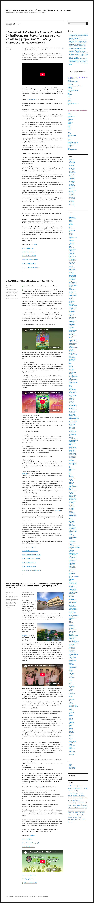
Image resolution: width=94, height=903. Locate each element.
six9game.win (72, 563)
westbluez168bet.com (73, 654)
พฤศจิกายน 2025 (72, 172)
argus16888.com (72, 259)
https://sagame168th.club (73, 81)
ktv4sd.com (71, 380)
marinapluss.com (72, 409)
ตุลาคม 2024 (71, 191)
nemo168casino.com (73, 438)
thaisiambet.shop (72, 599)
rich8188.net (71, 521)
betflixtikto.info (72, 276)
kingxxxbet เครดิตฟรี (77, 797)
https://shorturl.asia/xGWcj (33, 570)
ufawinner (71, 634)
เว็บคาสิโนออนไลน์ (72, 741)
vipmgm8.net (72, 645)
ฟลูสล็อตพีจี (71, 703)
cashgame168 (72, 301)
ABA (70, 246)
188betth (71, 224)
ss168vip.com (72, 586)
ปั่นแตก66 (71, 696)
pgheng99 (71, 476)
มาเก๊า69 (70, 708)
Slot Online (71, 572)
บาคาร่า (69, 129)
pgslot (69, 126)
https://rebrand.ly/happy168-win (31, 554)
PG (69, 466)
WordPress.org (72, 768)
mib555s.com (72, 428)
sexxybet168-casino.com (74, 546)
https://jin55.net (71, 116)
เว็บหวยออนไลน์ (72, 748)
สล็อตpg (70, 725)
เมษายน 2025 (71, 182)
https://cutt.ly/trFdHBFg (29, 263)
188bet (70, 223)
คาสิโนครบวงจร (72, 677)
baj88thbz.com (72, 268)
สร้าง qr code (71, 712)
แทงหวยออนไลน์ (11, 295)
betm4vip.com (72, 279)
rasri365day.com (72, 514)
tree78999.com (72, 612)
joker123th (71, 370)
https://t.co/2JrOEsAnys (32, 267)
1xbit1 (70, 227)
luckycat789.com (72, 395)
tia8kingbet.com (72, 602)
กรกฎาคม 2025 (72, 178)
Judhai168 (71, 373)
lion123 (70, 385)
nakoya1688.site (72, 433)
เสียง (7, 287)
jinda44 (69, 120)
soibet (70, 580)
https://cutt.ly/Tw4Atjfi (30, 882)
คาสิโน (70, 676)
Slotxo (70, 577)
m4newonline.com (73, 404)
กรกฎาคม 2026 (72, 161)
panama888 (71, 460)
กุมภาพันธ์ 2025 (72, 185)
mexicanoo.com (72, 422)
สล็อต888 (69, 123)
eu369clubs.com (72, 317)
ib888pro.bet (71, 356)
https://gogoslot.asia (72, 149)
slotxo (69, 130)
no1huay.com (72, 446)
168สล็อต (71, 221)
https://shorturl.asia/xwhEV (30, 259)
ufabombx (71, 624)
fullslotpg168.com (73, 336)
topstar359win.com (73, 609)
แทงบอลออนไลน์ (72, 751)
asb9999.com (72, 262)
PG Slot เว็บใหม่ (72, 469)
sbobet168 (71, 538)
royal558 (71, 524)
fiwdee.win (71, 327)
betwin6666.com (72, 282)
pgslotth (70, 489)
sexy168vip (71, 550)
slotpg (69, 132)
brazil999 (71, 297)
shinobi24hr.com (72, 557)
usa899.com (71, 638)
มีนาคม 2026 (71, 166)
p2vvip (70, 459)
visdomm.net (72, 648)
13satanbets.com (72, 217)
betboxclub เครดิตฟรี (72, 790)
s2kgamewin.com (73, 530)
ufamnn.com (71, 628)
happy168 (57, 510)
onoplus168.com (72, 456)
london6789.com (72, 392)
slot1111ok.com (72, 573)
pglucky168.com (72, 477)
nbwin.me (71, 436)
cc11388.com (71, 304)
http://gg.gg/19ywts (27, 879)
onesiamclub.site (72, 453)
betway (70, 281)
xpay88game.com (72, 660)
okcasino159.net (72, 450)
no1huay (70, 444)
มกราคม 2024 (72, 204)
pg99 (69, 93)
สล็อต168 (24, 473)
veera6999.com (72, 640)
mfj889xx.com (72, 424)
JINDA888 (70, 125)
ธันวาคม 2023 (71, 206)
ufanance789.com (73, 629)
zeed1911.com (72, 674)
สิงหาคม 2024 (71, 194)
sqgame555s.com (72, 583)
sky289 (82, 807)
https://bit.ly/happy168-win (30, 550)
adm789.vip (71, 253)
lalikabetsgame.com (73, 382)
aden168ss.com (72, 249)
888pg (70, 231)
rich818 (70, 518)
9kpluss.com (71, 244)
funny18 (70, 337)
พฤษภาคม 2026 (72, 164)
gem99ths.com (72, 340)
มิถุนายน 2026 (72, 162)
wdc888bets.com (72, 653)
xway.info (71, 661)
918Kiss (70, 236)
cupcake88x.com (72, 308)
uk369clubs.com (72, 637)
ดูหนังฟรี (69, 99)
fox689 (81, 793)
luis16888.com (72, 396)
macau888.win (72, 408)
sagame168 (71, 534)
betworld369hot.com (73, 285)
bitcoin (70, 288)
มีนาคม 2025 (71, 184)
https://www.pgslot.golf (73, 90)
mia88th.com (72, 427)
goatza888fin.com (73, 343)
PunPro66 (71, 502)
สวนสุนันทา (8, 291)
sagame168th (72, 535)
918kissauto (71, 239)
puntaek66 (71, 508)
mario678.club (72, 412)
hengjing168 (71, 349)
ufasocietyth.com (72, 631)
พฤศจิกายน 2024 (72, 190)
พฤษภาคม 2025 (72, 181)
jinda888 (71, 366)
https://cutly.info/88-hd (29, 256)
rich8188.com (72, 519)
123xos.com (71, 215)
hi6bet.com (71, 350)
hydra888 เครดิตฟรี (73, 354)
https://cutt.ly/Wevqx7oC (29, 562)
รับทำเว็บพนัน (71, 711)
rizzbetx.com (71, 522)
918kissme (71, 240)
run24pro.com (72, 528)
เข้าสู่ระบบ (71, 764)
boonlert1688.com (73, 294)
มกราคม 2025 (72, 187)
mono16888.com (72, 431)
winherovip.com (72, 656)
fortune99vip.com (73, 330)
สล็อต (39, 174)
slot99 (69, 117)
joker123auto (71, 369)
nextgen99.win (72, 441)
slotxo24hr (71, 579)
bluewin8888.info (72, 289)
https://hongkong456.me (73, 103)
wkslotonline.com (73, 658)
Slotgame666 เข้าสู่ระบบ (74, 576)
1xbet (70, 226)
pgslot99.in (71, 485)
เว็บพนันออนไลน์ (12, 293)
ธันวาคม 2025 (72, 171)
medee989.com (72, 415)
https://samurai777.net (73, 142)
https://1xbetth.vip (72, 135)
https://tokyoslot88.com (73, 143)
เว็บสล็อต (70, 747)
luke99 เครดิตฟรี (71, 800)
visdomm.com (72, 647)
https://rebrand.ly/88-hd (29, 252)
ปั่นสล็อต (70, 695)
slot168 (69, 115)
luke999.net (71, 399)
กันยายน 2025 (72, 175)
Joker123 (71, 367)
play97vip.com (72, 492)
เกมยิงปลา (11, 602)
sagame (70, 533)
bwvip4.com (71, 298)
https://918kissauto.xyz (73, 78)
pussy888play (72, 512)
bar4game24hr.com (73, 270)
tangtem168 (71, 595)
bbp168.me (71, 272)
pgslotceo (71, 488)
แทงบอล (14, 603)
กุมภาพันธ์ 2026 (72, 168)
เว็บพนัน (7, 293)
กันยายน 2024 (72, 193)
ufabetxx (71, 622)
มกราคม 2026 (72, 169)
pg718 (70, 470)
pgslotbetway (70, 145)
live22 (69, 96)
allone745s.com (72, 256)
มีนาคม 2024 (71, 201)
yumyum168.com (72, 666)
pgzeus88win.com (73, 491)
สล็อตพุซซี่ (71, 728)
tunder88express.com (73, 615)
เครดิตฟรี (83, 819)
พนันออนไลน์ (71, 699)
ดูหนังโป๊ (69, 133)
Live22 (70, 386)
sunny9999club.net (73, 590)
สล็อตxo (7, 599)
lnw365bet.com (72, 389)
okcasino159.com (72, 447)
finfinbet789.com (73, 320)
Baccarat (71, 265)
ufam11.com (71, 627)
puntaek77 (71, 509)
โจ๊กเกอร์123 (71, 754)
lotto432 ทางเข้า (72, 394)
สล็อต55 (70, 716)
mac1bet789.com (72, 407)
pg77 (70, 472)
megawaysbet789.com (74, 417)
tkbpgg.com (71, 603)
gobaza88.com (72, 344)
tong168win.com (72, 606)
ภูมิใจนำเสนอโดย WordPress (42, 896)
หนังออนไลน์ (32, 99)
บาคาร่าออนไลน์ (72, 693)
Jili (69, 362)
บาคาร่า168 (70, 88)
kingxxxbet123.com (73, 378)
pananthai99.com (73, 462)
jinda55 (70, 365)
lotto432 (85, 797)
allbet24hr (71, 255)
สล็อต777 (71, 719)
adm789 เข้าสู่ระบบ (72, 788)
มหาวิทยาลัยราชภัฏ (73, 705)
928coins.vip (71, 242)
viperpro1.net (72, 644)
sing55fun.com (72, 560)
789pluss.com (72, 228)
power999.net (72, 496)
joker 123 (70, 141)
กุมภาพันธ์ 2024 (72, 203)
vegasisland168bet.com (74, 641)
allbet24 (69, 138)
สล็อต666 (71, 718)
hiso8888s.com (72, 352)
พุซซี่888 (69, 128)
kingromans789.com (73, 376)
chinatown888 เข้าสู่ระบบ (73, 793)
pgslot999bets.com (73, 486)
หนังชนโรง (70, 80)
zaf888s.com (71, 671)
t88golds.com (72, 593)
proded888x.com (72, 499)
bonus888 (71, 292)
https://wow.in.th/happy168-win (31, 558)
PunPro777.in (72, 506)
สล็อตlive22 (71, 724)
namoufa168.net (72, 434)
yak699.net (71, 664)
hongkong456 (72, 353)
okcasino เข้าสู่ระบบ (80, 802)
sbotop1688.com (72, 540)
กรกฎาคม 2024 (72, 195)
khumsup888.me (72, 375)
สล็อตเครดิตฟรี (8, 289)
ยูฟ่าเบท (70, 709)
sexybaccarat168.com (73, 553)
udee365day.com (72, 618)
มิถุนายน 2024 (72, 197)
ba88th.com (71, 263)
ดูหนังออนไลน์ (70, 84)
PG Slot (70, 467)
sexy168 (70, 548)
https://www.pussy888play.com (75, 86)
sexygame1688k (72, 554)
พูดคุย (7, 594)
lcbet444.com (72, 383)
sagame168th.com (73, 537)
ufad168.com (71, 625)
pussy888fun (76, 807)
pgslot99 (71, 483)
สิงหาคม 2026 (72, 159)
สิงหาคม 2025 (71, 177)
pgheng (70, 475)
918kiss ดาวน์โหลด (73, 237)
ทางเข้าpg (71, 689)
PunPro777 (71, 505)
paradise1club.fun (72, 463)
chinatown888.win (73, 305)
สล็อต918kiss (71, 722)
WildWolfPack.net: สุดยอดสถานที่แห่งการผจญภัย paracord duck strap (38, 10)
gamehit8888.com (73, 339)
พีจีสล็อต (70, 700)
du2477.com (71, 312)
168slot (7, 298)
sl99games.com (72, 567)
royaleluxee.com (72, 527)
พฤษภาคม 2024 (72, 198)
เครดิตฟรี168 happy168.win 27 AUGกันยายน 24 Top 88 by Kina (30, 281)
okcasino (78, 800)
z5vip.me (71, 669)
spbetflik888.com (72, 582)
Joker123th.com (72, 372)
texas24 (70, 598)
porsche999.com (72, 495)
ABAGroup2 (71, 247)
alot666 (70, 257)
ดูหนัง (35, 244)
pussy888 (70, 87)
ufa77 (70, 619)
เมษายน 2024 (71, 200)
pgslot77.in (71, 482)
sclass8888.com (72, 541)
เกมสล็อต (70, 740)
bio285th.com (72, 286)
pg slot (69, 139)
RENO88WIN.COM (73, 515)
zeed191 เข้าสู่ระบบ (81, 810)
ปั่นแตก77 (71, 698)
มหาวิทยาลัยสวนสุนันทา (10, 596)
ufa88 (70, 621)
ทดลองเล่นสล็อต (72, 686)
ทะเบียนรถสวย (71, 687)
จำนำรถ (70, 682)
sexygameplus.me (73, 556)
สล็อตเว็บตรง (14, 289)
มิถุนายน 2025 (72, 179)
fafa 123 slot (71, 318)
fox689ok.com (72, 331)
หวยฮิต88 (71, 737)
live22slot (71, 388)
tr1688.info (71, 611)
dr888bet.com (72, 311)
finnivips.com (72, 324)
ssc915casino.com (73, 588)
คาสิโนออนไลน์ (72, 679)
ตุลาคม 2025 (71, 174)
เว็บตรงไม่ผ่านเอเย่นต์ (13, 292)
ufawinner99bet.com (73, 635)
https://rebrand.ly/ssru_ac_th (30, 843)
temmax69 (71, 596)
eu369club (71, 315)
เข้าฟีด (70, 765)
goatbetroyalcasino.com (74, 341)
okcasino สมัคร (71, 802)
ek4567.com (71, 314)
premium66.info (72, 498)
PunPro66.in (71, 504)
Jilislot (70, 363)
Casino (70, 302)
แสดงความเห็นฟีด (72, 767)
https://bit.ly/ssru (27, 839)
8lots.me (71, 233)
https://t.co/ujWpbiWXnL (29, 875)
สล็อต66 (69, 104)
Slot (69, 570)
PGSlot (70, 479)
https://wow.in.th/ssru (28, 846)
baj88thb (71, 266)
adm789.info (71, 250)
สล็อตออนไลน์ (12, 599)
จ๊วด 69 (70, 680)
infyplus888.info (72, 357)
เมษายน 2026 (71, 165)
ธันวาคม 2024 (72, 188)
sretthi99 (71, 585)
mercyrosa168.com (73, 420)
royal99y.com (72, 525)
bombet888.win (72, 291)
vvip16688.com (72, 651)
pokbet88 (71, 493)
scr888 (70, 544)
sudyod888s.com (72, 589)
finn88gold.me (72, 321)
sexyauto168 (71, 551)
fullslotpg (70, 94)
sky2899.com (72, 564)
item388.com (71, 360)
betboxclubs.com (72, 273)
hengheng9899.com (73, 347)
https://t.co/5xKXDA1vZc (29, 566)
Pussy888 (71, 511)
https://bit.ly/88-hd (27, 248)
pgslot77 (69, 91)
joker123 (69, 83)
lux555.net (71, 402)
